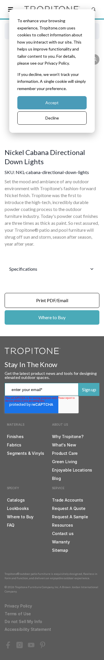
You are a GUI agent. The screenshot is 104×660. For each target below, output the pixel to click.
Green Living (64, 461)
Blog (56, 478)
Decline (52, 117)
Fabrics (14, 444)
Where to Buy (52, 317)
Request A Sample (70, 516)
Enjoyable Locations (72, 470)
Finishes (15, 436)
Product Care (65, 453)
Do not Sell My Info (23, 621)
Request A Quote (69, 508)
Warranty (61, 541)
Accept (52, 102)
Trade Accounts (67, 500)
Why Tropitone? (67, 436)
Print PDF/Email (52, 300)
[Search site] (93, 9)
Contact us (63, 533)
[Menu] (10, 9)
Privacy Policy (18, 605)
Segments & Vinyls (25, 453)
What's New (64, 444)
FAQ (10, 525)
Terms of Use (18, 613)
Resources (62, 525)
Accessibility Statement (28, 629)
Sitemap (60, 550)
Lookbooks (18, 508)
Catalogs (16, 500)
